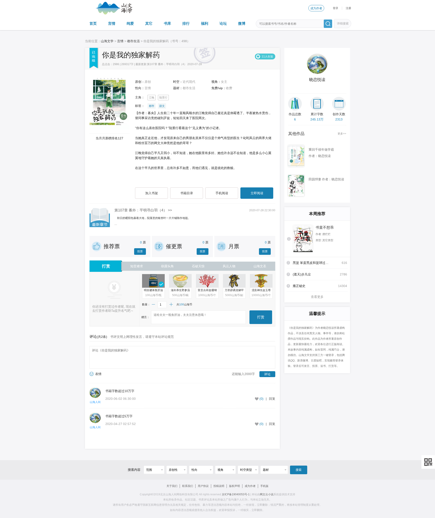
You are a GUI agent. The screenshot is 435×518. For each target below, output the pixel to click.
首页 (93, 23)
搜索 (299, 469)
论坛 (223, 23)
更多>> (342, 133)
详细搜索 (343, 23)
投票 (140, 251)
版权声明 (234, 486)
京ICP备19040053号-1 (236, 494)
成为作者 (316, 8)
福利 (204, 23)
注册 (348, 8)
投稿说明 (218, 486)
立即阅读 (257, 193)
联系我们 (187, 486)
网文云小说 (266, 494)
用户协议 (203, 486)
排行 (186, 23)
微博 (241, 23)
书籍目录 (186, 193)
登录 (335, 8)
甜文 (162, 106)
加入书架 (151, 193)
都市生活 (133, 41)
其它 (148, 23)
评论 (267, 374)
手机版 (264, 486)
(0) (261, 398)
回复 (272, 398)
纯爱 (130, 23)
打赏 (260, 317)
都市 (151, 106)
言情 (111, 23)
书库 (167, 23)
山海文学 (107, 41)
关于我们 (172, 486)
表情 (98, 374)
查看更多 (317, 297)
